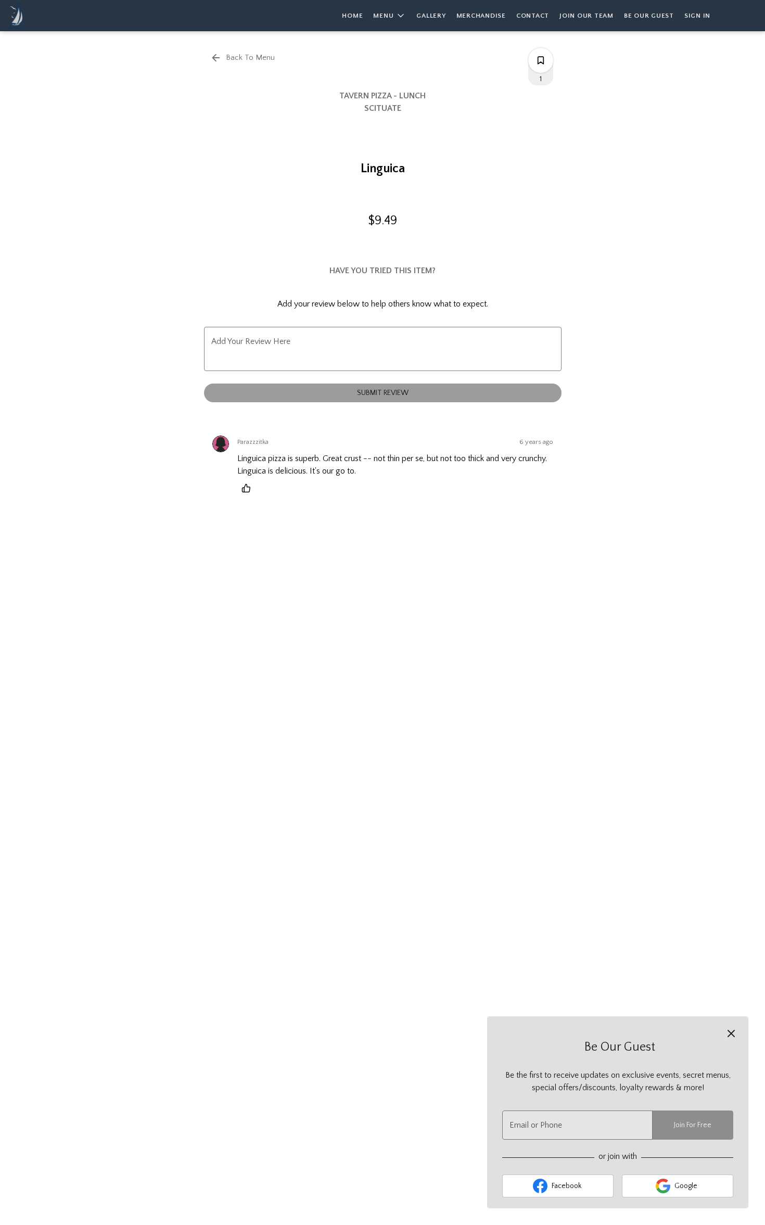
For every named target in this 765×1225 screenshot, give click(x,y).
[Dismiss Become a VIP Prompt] (731, 1033)
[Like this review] (248, 488)
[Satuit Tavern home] (55, 16)
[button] (389, 15)
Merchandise (481, 15)
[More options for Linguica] (540, 60)
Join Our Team (586, 15)
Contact (532, 15)
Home (352, 15)
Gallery (430, 15)
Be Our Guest (649, 15)
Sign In (697, 15)
